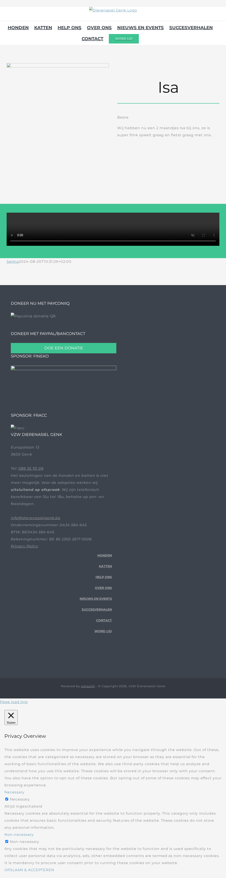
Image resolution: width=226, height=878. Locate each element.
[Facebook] (96, 655)
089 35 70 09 (30, 468)
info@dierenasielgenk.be (35, 518)
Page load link (14, 702)
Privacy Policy (24, 546)
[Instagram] (110, 655)
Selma (13, 261)
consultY (88, 686)
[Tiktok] (103, 655)
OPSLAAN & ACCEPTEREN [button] (29, 870)
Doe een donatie (63, 348)
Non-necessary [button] (19, 835)
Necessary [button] (14, 792)
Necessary (20, 799)
